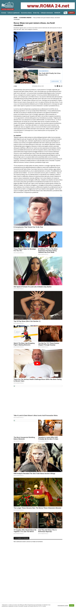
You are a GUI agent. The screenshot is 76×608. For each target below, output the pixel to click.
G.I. (16, 86)
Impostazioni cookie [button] (63, 605)
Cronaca (3, 13)
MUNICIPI (57, 13)
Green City (36, 13)
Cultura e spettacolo (14, 13)
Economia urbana (26, 13)
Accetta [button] (71, 605)
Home (15, 17)
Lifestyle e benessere (47, 13)
